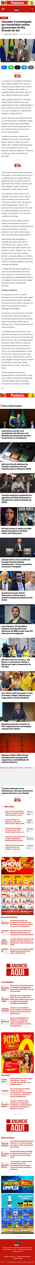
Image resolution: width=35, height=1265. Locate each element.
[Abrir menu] (3, 9)
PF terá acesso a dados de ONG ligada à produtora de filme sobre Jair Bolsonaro (16, 530)
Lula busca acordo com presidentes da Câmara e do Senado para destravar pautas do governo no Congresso (16, 434)
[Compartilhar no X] (17, 67)
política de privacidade (23, 1256)
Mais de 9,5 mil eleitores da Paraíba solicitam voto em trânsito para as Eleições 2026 (16, 466)
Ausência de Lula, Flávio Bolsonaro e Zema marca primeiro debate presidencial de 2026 (17, 596)
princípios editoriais (9, 1256)
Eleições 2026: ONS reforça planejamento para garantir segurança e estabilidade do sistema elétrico (15, 758)
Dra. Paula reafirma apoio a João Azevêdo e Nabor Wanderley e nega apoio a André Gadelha (17, 695)
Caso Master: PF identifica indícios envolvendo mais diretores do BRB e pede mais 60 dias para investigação (17, 630)
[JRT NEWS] (17, 1244)
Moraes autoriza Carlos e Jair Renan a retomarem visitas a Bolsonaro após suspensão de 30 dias (16, 663)
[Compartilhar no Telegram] (24, 67)
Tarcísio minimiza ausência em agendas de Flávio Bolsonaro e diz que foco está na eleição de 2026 (17, 498)
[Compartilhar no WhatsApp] (11, 67)
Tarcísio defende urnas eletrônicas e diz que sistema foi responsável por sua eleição (17, 790)
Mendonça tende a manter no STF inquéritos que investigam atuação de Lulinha (16, 726)
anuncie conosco (18, 1258)
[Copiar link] (31, 67)
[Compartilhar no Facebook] (4, 67)
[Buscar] (32, 9)
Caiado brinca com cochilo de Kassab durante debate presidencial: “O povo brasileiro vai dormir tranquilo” (17, 563)
